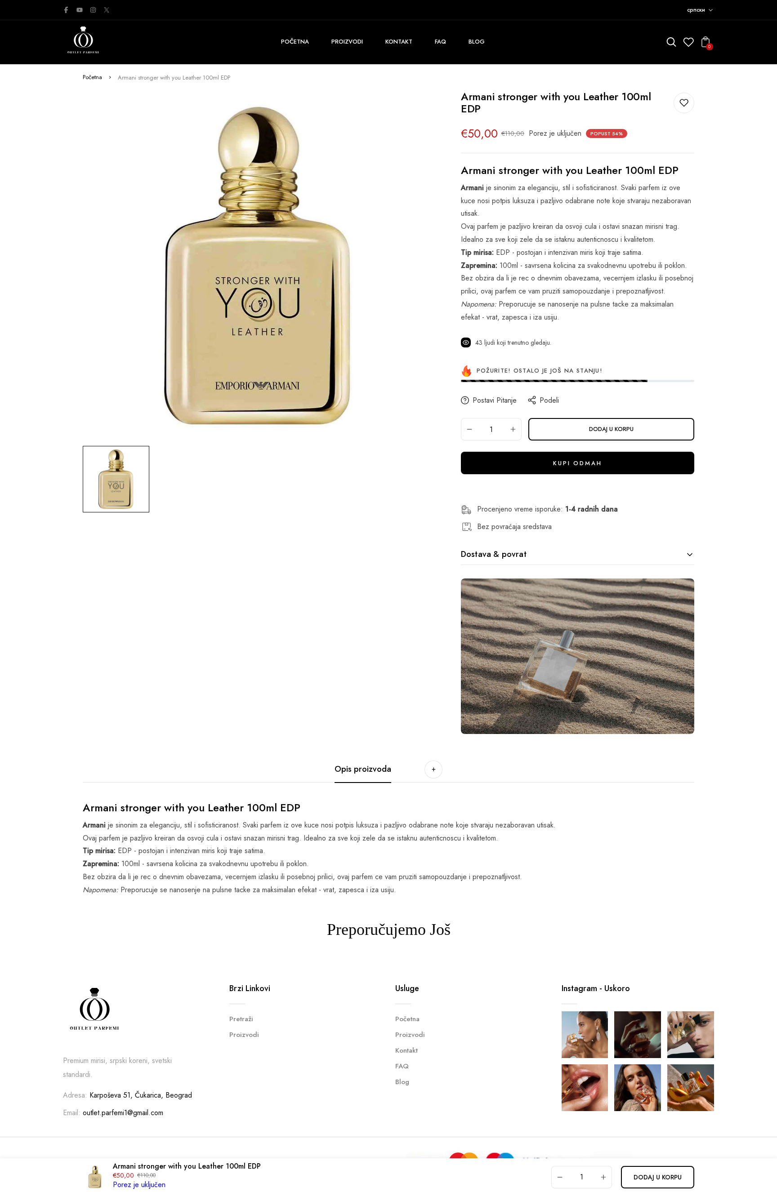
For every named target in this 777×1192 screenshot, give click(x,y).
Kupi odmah (577, 463)
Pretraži (241, 1019)
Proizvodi (244, 1035)
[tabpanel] (118, 479)
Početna (92, 77)
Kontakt (406, 1050)
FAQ (402, 1066)
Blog (402, 1082)
